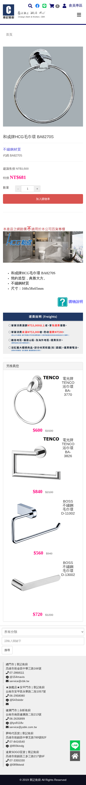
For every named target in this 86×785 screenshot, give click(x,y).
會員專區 (75, 5)
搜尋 (7, 650)
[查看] (36, 400)
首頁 (9, 34)
